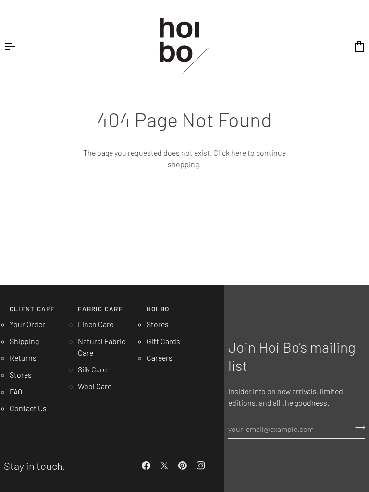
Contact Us (28, 408)
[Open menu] (18, 46)
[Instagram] (201, 465)
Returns (23, 357)
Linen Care (95, 324)
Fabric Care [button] (100, 309)
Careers (159, 357)
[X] (164, 465)
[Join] (357, 427)
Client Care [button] (32, 309)
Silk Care (92, 369)
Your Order (27, 324)
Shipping (24, 340)
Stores (21, 374)
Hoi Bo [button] (158, 309)
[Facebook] (146, 465)
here (238, 152)
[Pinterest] (182, 465)
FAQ (16, 391)
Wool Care (94, 386)
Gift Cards (163, 340)
